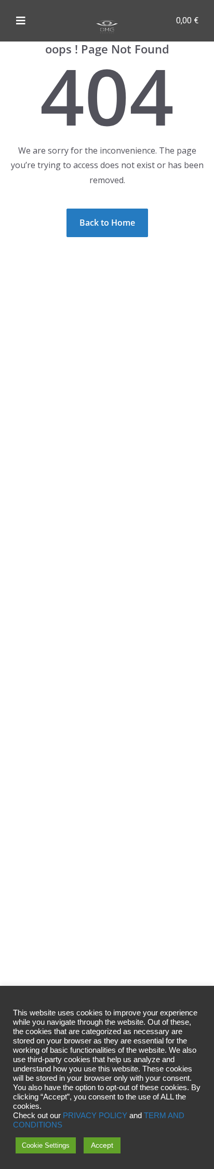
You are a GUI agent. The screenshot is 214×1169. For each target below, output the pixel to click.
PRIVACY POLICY (95, 1115)
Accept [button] (102, 1145)
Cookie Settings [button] (46, 1145)
